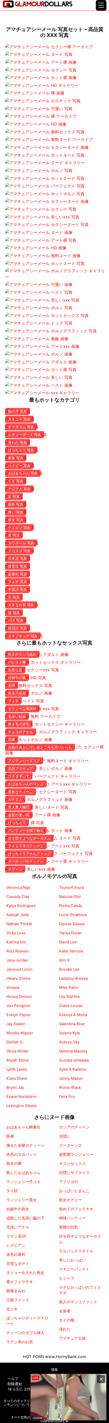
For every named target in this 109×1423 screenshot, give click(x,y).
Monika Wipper (19, 1033)
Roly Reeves (17, 951)
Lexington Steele (21, 1105)
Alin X (64, 960)
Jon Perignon (18, 1005)
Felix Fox (67, 1096)
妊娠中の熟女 (17, 1209)
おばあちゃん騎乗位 (23, 1127)
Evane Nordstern (21, 1096)
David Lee (68, 942)
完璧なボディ (17, 1263)
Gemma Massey (73, 1051)
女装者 (64, 1311)
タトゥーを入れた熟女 (25, 1272)
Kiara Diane (16, 1078)
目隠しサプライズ (74, 1172)
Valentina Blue (72, 1023)
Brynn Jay (15, 1087)
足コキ (12, 1309)
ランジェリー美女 (21, 1199)
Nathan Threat (19, 923)
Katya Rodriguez (21, 905)
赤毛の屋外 (15, 1254)
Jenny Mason (71, 1078)
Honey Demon (19, 996)
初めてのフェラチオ (76, 1209)
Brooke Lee (69, 969)
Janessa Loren (19, 969)
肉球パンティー (72, 1218)
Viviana (12, 987)
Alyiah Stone (17, 1060)
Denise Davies (72, 923)
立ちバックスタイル (76, 1250)
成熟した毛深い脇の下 (25, 1218)
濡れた (64, 1329)
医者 (10, 1136)
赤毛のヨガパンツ (21, 1154)
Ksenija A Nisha (73, 1014)
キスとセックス (72, 1163)
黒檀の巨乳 (68, 1227)
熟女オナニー (70, 1199)
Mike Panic (69, 987)
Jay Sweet (15, 1023)
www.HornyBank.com (65, 1356)
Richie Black (70, 1087)
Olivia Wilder (17, 1051)
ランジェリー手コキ (23, 1181)
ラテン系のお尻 (19, 1341)
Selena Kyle (69, 1033)
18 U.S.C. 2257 (20, 1389)
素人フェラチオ (19, 1281)
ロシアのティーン (74, 1127)
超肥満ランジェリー (76, 1154)
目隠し (64, 1136)
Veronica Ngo (18, 887)
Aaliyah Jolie (17, 914)
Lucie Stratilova (73, 914)
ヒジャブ (66, 1278)
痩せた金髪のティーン (25, 1145)
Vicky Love (16, 932)
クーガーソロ (70, 1145)
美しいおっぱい (72, 1260)
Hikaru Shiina (18, 978)
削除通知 (15, 1384)
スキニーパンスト (74, 1269)
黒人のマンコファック (78, 1301)
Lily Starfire (69, 996)
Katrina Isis (16, 942)
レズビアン (15, 1245)
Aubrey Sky (69, 1042)
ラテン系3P (16, 1236)
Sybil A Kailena (72, 1069)
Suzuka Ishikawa (74, 1060)
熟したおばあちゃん (23, 1172)
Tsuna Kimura (71, 887)
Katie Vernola (71, 951)
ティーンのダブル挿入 (25, 1332)
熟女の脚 (14, 1163)
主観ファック (17, 1299)
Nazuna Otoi (70, 896)
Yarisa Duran (70, 932)
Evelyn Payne (18, 1014)
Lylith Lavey (16, 1069)
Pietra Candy (70, 905)
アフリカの (68, 1181)
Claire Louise (71, 1005)
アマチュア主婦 (72, 1338)
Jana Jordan (17, 960)
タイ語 (12, 1190)
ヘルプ (13, 1378)
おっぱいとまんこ (74, 1190)
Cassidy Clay (17, 896)
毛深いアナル (17, 1227)
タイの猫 (66, 1320)
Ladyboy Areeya (73, 978)
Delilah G (14, 1042)
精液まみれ (15, 1290)
